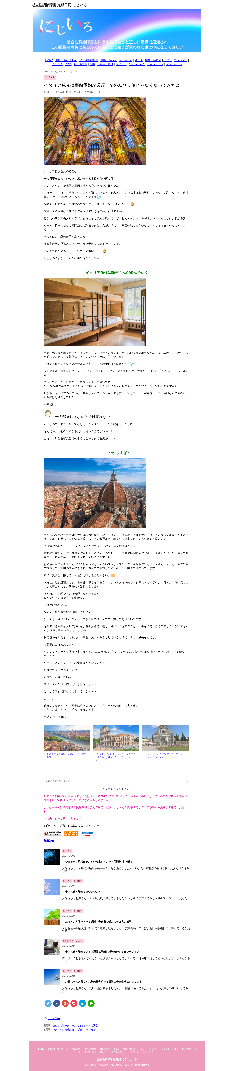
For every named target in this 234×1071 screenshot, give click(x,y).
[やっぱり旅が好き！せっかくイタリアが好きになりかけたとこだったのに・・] (116, 738)
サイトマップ (155, 64)
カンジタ (57, 64)
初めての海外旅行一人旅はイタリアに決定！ (76, 1025)
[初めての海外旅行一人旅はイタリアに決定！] (67, 738)
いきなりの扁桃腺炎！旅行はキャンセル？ (75, 1029)
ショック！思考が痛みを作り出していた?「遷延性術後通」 (99, 861)
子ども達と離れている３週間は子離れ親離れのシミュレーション (102, 951)
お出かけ (121, 64)
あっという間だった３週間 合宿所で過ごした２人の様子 (98, 921)
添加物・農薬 (105, 64)
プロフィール (174, 64)
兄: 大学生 (54, 1018)
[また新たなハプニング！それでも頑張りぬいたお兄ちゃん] (165, 738)
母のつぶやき (137, 64)
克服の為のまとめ (66, 60)
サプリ (167, 60)
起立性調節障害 (88, 60)
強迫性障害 (80, 64)
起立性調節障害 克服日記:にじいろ (59, 5)
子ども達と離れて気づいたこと (83, 891)
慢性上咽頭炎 (108, 60)
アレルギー (180, 60)
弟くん (139, 60)
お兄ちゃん (125, 60)
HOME (49, 60)
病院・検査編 (153, 60)
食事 (92, 64)
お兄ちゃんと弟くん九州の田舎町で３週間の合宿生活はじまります (103, 981)
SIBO (68, 64)
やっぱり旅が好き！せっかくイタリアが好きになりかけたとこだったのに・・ (115, 757)
